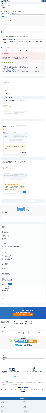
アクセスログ (4, 268)
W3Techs (7, 381)
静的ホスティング (3, 410)
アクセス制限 (4, 231)
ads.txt (3, 278)
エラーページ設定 (4, 239)
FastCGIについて (4, 249)
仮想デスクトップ (25, 407)
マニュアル (28, 332)
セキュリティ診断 (3, 411)
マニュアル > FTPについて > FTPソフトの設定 (11, 70)
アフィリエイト (42, 389)
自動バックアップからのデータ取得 (7, 279)
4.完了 (5, 24)
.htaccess (3, 233)
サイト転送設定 (4, 264)
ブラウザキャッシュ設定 (5, 263)
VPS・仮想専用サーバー (4, 402)
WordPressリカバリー (5, 275)
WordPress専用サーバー (26, 411)
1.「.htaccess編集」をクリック (8, 20)
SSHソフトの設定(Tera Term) (6, 273)
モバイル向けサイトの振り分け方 (6, 236)
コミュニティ (38, 332)
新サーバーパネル (6, 13)
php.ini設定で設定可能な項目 (6, 245)
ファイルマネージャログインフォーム (9, 69)
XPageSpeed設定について (6, 259)
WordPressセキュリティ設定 (6, 274)
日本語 (22, 394)
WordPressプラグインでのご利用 (7, 255)
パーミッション (4, 238)
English (24, 394)
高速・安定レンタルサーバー (4, 401)
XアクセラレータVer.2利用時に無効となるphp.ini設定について (11, 246)
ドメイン (24, 402)
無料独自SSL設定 (4, 227)
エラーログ (3, 269)
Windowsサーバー (3, 406)
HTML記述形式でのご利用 (6, 256)
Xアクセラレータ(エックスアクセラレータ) (8, 258)
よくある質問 (18, 332)
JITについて (4, 252)
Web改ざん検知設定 (7, 283)
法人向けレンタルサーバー (26, 401)
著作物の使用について (36, 389)
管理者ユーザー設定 (7, 284)
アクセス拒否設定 (4, 265)
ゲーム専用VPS (25, 406)
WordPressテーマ (25, 410)
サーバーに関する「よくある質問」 (9, 28)
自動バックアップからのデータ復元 (7, 280)
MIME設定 (3, 242)
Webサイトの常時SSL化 (5, 235)
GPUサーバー (3, 407)
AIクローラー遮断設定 (5, 232)
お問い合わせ (17, 326)
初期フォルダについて (5, 226)
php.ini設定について (5, 243)
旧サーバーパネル (14, 13)
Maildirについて (4, 270)
